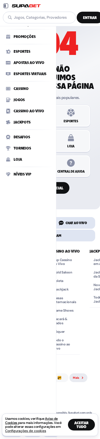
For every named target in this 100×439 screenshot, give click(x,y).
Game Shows (63, 310)
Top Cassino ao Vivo (62, 262)
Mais (76, 378)
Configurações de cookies (25, 431)
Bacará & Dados (60, 321)
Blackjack (60, 289)
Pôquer (59, 332)
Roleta (58, 281)
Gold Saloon (62, 272)
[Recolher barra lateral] (6, 6)
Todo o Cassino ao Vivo (61, 344)
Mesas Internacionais (64, 300)
